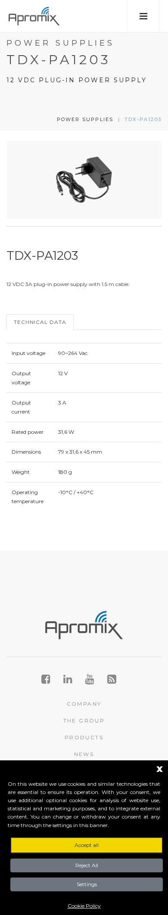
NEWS (84, 754)
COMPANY (84, 703)
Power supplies (85, 119)
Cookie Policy (84, 906)
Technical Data (40, 322)
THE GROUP (84, 720)
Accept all (87, 845)
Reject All (86, 865)
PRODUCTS (84, 737)
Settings (87, 884)
